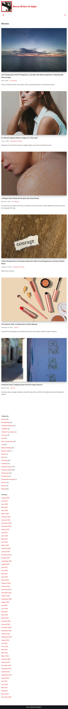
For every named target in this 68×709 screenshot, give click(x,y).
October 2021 (5, 671)
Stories (3, 482)
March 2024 (5, 580)
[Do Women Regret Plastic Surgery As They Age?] (34, 113)
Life (11, 80)
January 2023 (5, 624)
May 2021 (4, 687)
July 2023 (4, 605)
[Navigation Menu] (3, 15)
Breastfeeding (5, 422)
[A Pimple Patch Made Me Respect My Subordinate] (34, 173)
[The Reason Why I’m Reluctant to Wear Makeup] (34, 299)
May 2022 (4, 649)
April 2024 (4, 577)
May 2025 (4, 539)
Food (3, 438)
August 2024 (5, 564)
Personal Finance (6, 466)
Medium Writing (6, 448)
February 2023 (6, 621)
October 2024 (5, 558)
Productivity (5, 476)
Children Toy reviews (8, 432)
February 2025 (6, 548)
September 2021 (6, 675)
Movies (3, 454)
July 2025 (4, 532)
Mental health (5, 451)
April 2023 (4, 615)
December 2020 (6, 697)
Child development (7, 425)
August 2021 (5, 678)
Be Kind (3, 419)
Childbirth (4, 429)
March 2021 (5, 694)
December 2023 (6, 589)
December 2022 (6, 627)
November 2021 (6, 668)
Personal (4, 463)
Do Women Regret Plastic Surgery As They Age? (19, 138)
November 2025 (6, 526)
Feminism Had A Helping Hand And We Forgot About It (21, 385)
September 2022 (6, 637)
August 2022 (5, 640)
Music (3, 457)
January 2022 (5, 662)
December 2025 (6, 523)
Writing (3, 489)
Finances (4, 435)
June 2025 (4, 536)
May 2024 (4, 574)
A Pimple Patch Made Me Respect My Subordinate (20, 198)
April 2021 (4, 690)
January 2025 (5, 551)
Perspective (13, 141)
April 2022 (4, 653)
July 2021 (4, 681)
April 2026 (4, 510)
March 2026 (5, 513)
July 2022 (4, 643)
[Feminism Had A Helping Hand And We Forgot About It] (34, 360)
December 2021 (6, 665)
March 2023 (5, 618)
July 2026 (4, 501)
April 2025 (4, 542)
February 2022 (6, 659)
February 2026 (6, 517)
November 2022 (6, 630)
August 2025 (5, 529)
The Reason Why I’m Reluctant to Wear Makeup (19, 324)
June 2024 (4, 570)
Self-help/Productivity (8, 479)
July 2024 (4, 567)
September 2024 (6, 561)
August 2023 (5, 602)
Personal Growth (6, 470)
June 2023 (4, 608)
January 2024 (5, 586)
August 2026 (5, 498)
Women (15, 80)
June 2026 (4, 504)
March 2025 (5, 545)
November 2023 (6, 593)
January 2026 (5, 520)
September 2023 (6, 599)
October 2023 (5, 596)
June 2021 (4, 684)
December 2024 (6, 555)
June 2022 (4, 646)
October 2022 (5, 634)
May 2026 (4, 507)
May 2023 (4, 611)
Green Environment (7, 441)
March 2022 (5, 656)
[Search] (65, 15)
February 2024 (6, 583)
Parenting (4, 460)
